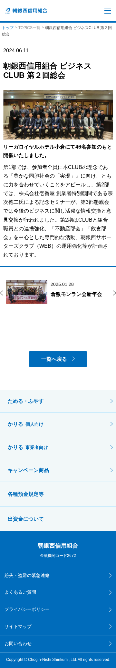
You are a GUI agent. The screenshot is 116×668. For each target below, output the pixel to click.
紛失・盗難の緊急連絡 (27, 575)
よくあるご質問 (20, 592)
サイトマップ (18, 626)
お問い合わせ (18, 643)
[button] (1, 293)
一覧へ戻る (54, 359)
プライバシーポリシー (27, 609)
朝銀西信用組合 (58, 545)
